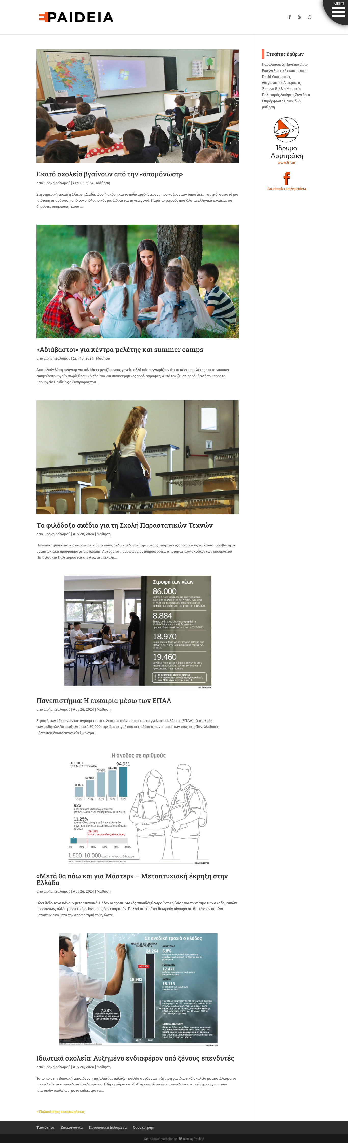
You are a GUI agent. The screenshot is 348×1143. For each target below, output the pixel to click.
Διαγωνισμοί (272, 82)
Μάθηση (103, 182)
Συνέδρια (302, 94)
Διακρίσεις (292, 82)
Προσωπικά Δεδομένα (108, 1127)
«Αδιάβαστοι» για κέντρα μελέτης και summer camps (119, 349)
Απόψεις (287, 94)
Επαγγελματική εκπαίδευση (284, 70)
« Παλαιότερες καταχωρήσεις (60, 1111)
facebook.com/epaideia (286, 188)
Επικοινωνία (72, 1127)
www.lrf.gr (287, 162)
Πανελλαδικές (273, 64)
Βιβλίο (280, 88)
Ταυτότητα (45, 1127)
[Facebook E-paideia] (287, 181)
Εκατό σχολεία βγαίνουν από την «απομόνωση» (109, 174)
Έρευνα (268, 88)
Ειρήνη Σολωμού (57, 182)
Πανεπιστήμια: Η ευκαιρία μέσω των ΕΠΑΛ (103, 700)
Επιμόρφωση (272, 100)
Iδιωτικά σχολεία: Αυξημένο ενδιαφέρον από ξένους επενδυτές (135, 1058)
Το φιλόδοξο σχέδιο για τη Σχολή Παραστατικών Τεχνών (124, 525)
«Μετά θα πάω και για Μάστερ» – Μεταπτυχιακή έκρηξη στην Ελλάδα (132, 879)
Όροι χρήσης (143, 1127)
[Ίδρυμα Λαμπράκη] (287, 138)
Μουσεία (293, 88)
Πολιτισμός (271, 94)
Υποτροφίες (281, 76)
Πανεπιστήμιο (296, 64)
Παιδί (266, 76)
